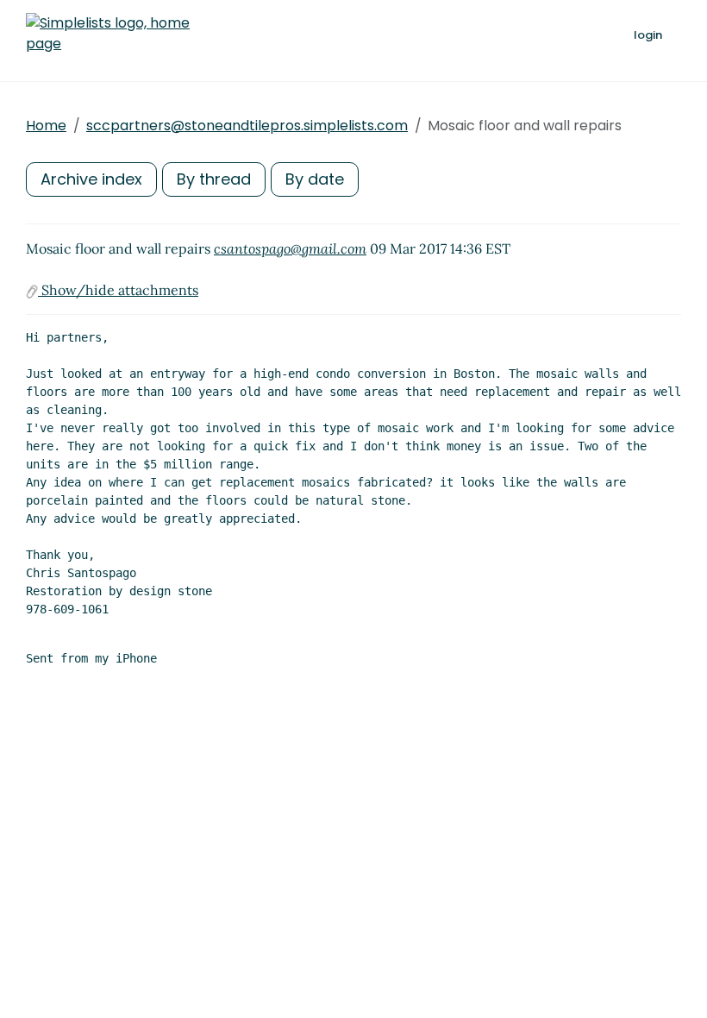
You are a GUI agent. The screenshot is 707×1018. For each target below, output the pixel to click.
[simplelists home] (108, 33)
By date (314, 179)
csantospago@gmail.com (290, 248)
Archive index (91, 179)
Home (46, 125)
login (648, 35)
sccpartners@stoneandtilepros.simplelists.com (247, 125)
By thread (214, 179)
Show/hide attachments (118, 289)
